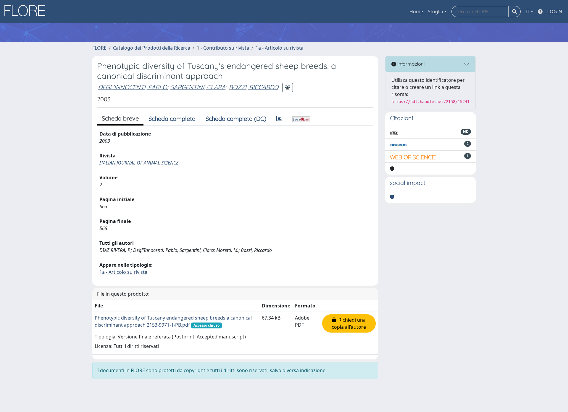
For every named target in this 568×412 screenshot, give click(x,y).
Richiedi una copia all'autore (349, 323)
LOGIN (554, 11)
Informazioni (410, 64)
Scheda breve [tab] (120, 118)
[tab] (279, 119)
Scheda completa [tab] (172, 118)
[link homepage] (27, 11)
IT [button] (527, 11)
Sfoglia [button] (435, 11)
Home (416, 11)
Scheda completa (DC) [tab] (236, 118)
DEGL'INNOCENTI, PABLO (132, 87)
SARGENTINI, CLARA (197, 87)
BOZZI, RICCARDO (253, 87)
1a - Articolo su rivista (280, 48)
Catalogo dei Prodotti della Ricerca (151, 48)
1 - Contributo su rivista (223, 48)
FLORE (99, 48)
